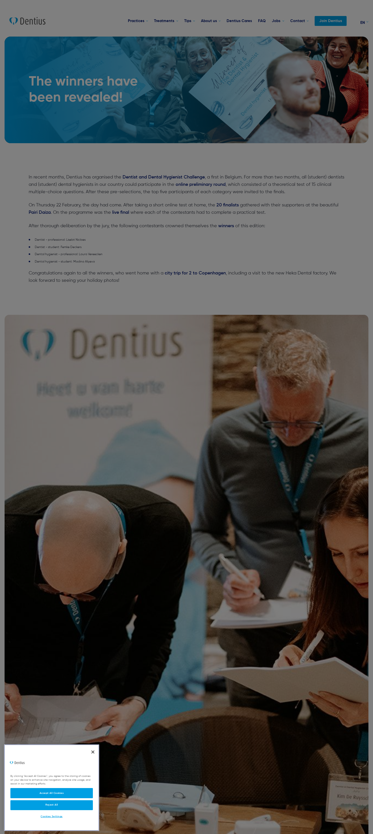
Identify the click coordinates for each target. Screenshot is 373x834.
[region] (51, 787)
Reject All (51, 805)
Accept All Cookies (52, 793)
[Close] (92, 752)
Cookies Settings (52, 816)
